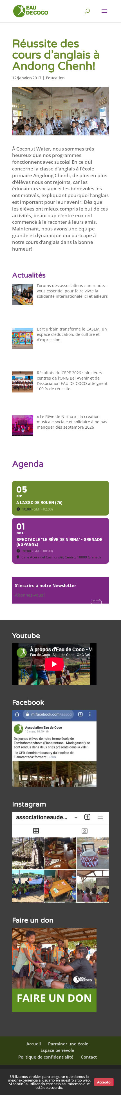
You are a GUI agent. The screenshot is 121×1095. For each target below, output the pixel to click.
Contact (89, 1057)
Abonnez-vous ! (30, 595)
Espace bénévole (57, 1050)
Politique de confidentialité (45, 1057)
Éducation (55, 77)
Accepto (104, 1082)
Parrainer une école (68, 1044)
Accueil (33, 1044)
